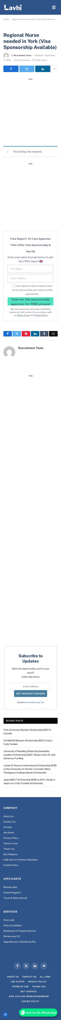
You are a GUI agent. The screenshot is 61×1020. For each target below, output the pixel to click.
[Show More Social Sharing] (54, 69)
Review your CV (11, 936)
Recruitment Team (22, 55)
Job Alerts (8, 832)
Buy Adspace (10, 854)
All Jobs (7, 827)
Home (6, 19)
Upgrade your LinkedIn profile (19, 941)
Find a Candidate (12, 925)
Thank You (9, 848)
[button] (54, 7)
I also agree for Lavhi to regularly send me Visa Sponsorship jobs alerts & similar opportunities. (32, 290)
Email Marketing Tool (35, 702)
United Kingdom (12, 892)
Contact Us (9, 821)
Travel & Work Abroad (15, 898)
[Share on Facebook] (10, 69)
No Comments (23, 60)
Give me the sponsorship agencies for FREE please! (30, 301)
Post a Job (8, 920)
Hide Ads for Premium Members (20, 859)
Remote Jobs (10, 887)
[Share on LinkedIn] (42, 69)
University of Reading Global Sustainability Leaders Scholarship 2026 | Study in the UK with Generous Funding (29, 755)
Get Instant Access (30, 693)
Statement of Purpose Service (19, 930)
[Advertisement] (30, 111)
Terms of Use (10, 843)
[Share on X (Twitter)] (26, 69)
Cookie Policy (10, 865)
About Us (8, 816)
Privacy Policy (41, 315)
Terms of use (23, 315)
